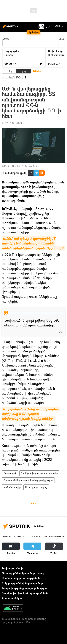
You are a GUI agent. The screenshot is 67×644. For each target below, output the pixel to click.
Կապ (41, 573)
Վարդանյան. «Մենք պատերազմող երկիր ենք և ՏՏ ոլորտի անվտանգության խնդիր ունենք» (31, 414)
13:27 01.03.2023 (12, 123)
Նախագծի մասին (13, 568)
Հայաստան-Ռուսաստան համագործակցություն (28, 480)
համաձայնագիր (12, 487)
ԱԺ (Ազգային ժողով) (36, 487)
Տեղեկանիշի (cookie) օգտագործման (25, 593)
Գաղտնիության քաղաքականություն (24, 588)
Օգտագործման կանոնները (19, 573)
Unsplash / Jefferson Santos (25, 166)
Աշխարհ (36, 536)
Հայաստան (20, 536)
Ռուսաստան (10, 473)
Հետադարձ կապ (12, 598)
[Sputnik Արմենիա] (11, 27)
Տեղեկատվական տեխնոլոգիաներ (39, 473)
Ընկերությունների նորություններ (22, 583)
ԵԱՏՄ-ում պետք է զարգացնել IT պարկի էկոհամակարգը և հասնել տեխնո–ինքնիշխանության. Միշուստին (33, 243)
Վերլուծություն (55, 536)
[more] (61, 331)
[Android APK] (13, 608)
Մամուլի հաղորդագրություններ (21, 578)
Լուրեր (8, 55)
